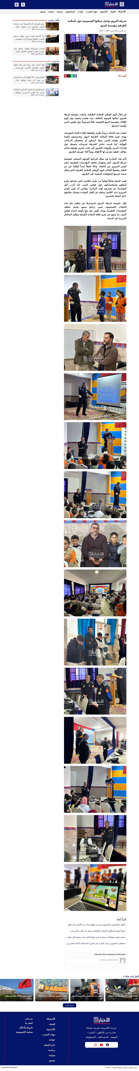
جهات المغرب (91, 12)
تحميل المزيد (69, 1005)
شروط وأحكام (26, 1027)
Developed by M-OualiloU (9, 1067)
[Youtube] (101, 1044)
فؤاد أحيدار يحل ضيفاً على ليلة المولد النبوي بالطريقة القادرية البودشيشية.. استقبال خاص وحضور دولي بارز (29, 68)
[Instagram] (95, 1044)
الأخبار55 (122, 12)
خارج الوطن (70, 12)
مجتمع (43, 12)
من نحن (29, 1018)
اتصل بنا (29, 1023)
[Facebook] (107, 1044)
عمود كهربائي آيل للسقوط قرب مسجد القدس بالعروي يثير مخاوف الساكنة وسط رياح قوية (29, 27)
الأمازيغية (103, 12)
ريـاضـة (60, 12)
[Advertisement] (95, 94)
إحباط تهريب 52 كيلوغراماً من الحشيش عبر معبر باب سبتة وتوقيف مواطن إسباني (29, 80)
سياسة (51, 12)
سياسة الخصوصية (24, 1032)
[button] (75, 76)
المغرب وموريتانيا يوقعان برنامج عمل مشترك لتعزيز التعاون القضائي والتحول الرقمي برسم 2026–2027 (29, 51)
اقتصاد (112, 12)
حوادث (80, 12)
